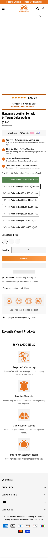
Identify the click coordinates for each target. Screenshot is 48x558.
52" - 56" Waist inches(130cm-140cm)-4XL (20, 220)
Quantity (5, 250)
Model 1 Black (4, 241)
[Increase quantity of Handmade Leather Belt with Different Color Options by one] (43, 250)
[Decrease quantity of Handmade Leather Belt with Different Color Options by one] (15, 250)
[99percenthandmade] (24, 8)
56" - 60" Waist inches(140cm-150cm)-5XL (20, 227)
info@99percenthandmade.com (15, 556)
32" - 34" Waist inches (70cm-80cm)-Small (20, 179)
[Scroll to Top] (43, 544)
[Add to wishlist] (41, 16)
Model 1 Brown (11, 241)
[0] (43, 9)
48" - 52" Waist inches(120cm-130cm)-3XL (20, 214)
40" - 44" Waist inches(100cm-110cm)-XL (20, 200)
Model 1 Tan (17, 241)
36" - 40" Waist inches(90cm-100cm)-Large (20, 193)
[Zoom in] (41, 72)
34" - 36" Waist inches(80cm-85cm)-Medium (21, 186)
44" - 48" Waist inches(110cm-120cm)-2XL (20, 207)
